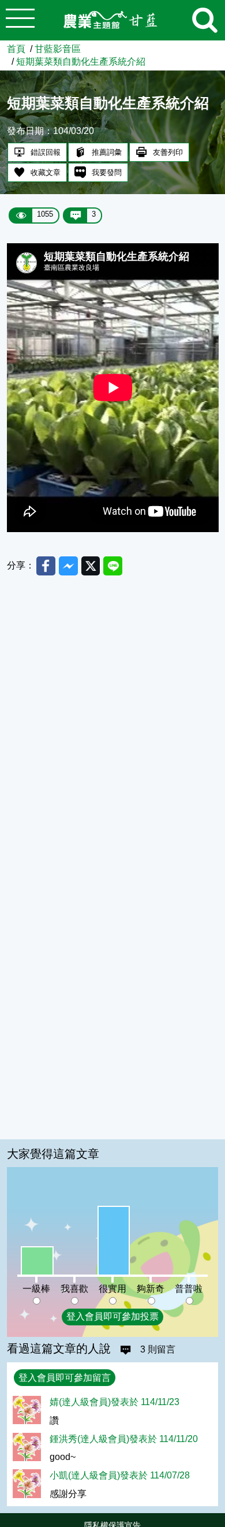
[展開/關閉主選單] (20, 20)
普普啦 (188, 1288)
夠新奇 (150, 1288)
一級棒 (36, 1288)
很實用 (112, 1288)
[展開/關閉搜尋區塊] (205, 20)
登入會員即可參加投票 (112, 1316)
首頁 (16, 48)
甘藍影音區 (58, 48)
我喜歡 (74, 1288)
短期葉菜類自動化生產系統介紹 (80, 61)
